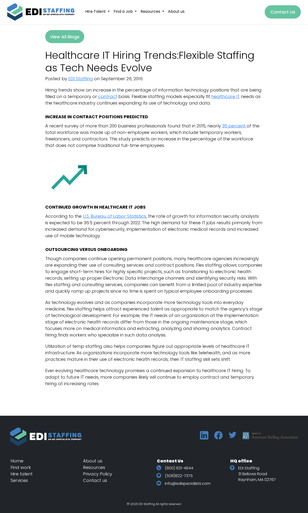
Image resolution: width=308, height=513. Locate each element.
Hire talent (21, 474)
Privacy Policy (97, 474)
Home (17, 461)
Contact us (95, 480)
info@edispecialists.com (188, 483)
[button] (97, 11)
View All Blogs (64, 37)
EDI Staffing (80, 79)
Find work (21, 467)
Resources (94, 467)
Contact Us (282, 12)
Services (19, 480)
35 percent (234, 126)
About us (92, 461)
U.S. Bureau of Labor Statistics (114, 216)
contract (107, 96)
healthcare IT (225, 96)
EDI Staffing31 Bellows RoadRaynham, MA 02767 (257, 473)
